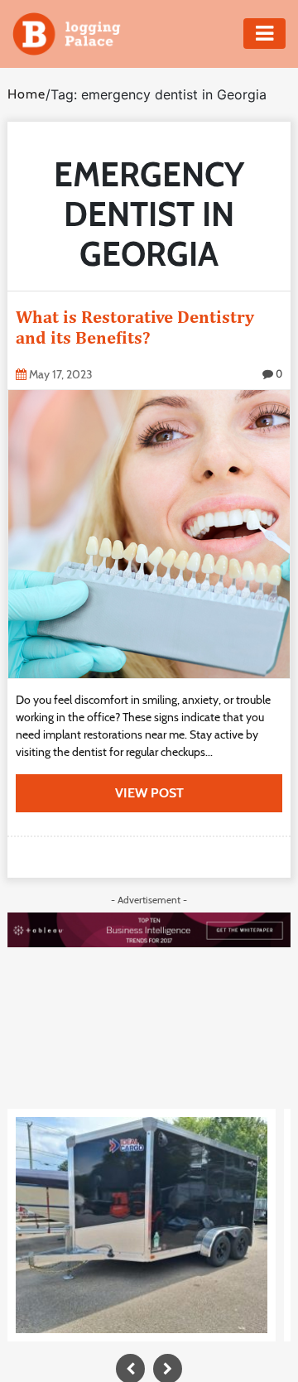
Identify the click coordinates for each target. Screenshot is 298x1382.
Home (26, 94)
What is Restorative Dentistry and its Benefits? (135, 327)
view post (149, 793)
